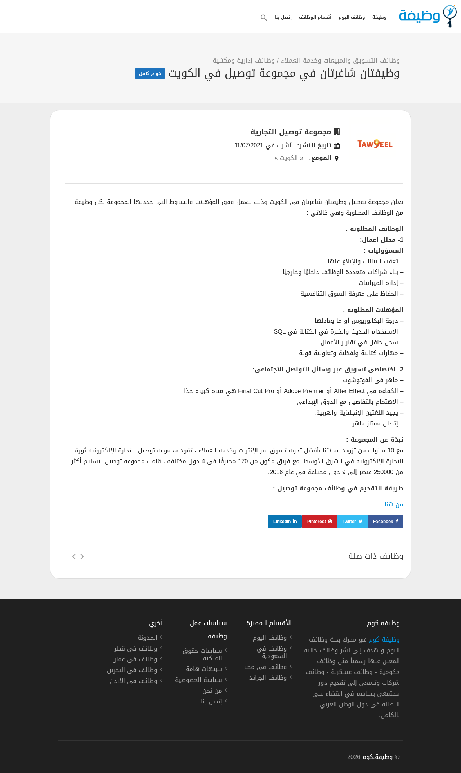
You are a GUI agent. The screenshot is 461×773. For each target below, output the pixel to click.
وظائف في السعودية (272, 653)
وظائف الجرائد (268, 678)
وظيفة (379, 17)
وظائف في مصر (265, 668)
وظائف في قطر (135, 649)
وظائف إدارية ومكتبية (243, 60)
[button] (264, 17)
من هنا (394, 504)
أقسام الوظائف (315, 17)
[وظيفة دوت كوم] (427, 16)
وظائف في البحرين (132, 671)
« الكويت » (288, 158)
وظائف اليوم (352, 17)
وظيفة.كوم (377, 757)
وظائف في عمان (134, 660)
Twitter (349, 522)
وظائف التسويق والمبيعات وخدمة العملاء (340, 60)
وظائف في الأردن (133, 682)
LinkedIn (282, 522)
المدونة (147, 638)
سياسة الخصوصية (198, 680)
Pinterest (316, 522)
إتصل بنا (283, 17)
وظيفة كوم (384, 639)
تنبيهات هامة (204, 670)
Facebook (383, 522)
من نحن (212, 691)
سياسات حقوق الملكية (202, 655)
